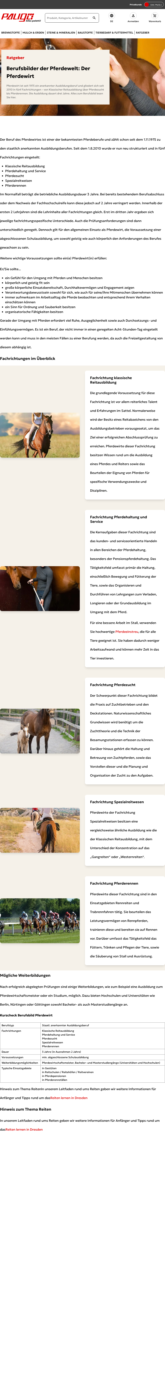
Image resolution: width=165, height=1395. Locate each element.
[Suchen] (94, 18)
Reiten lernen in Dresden (68, 1098)
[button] (112, 18)
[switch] (154, 4)
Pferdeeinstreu (126, 632)
